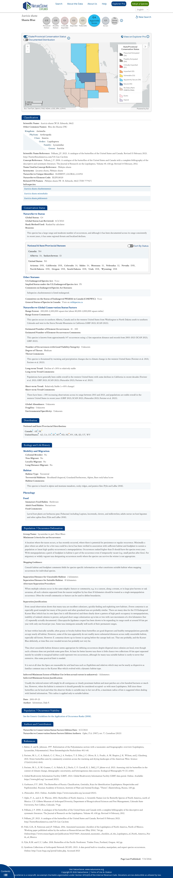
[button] (28, 46)
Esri (147, 109)
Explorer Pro (118, 3)
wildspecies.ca (76, 302)
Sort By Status (141, 245)
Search (58, 3)
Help (104, 3)
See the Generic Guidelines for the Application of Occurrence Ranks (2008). (57, 716)
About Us (92, 3)
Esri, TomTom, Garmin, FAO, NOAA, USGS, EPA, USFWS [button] (45, 109)
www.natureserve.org (94, 869)
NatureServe (82, 872)
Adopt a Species (140, 3)
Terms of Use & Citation (101, 872)
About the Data (75, 3)
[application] (86, 76)
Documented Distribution (42, 39)
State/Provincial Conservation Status (47, 36)
